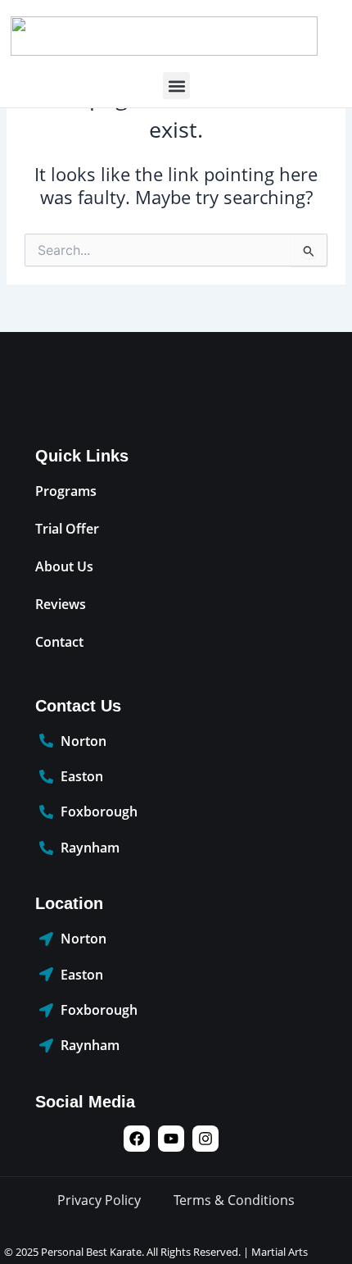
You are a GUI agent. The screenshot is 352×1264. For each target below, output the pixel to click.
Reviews (60, 604)
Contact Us (78, 706)
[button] (176, 85)
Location (69, 903)
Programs (66, 491)
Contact (59, 642)
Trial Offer (67, 529)
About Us (64, 566)
